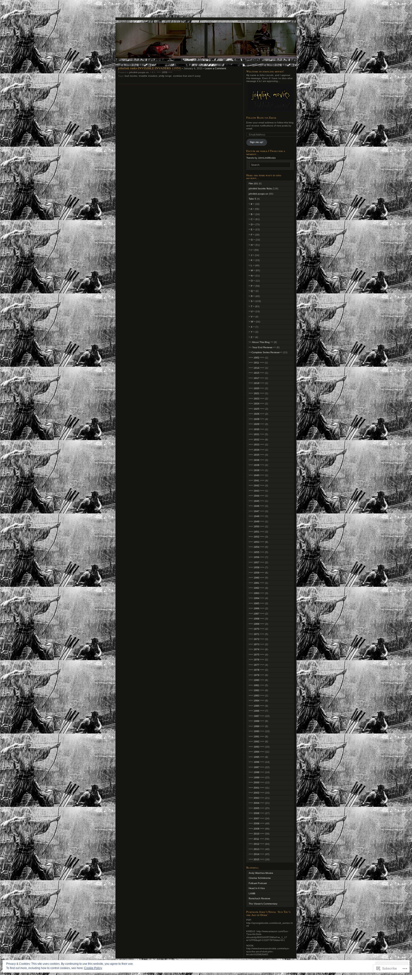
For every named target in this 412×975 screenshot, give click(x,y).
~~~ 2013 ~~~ (256, 849)
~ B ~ (252, 214)
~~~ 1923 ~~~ (256, 398)
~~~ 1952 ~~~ (256, 536)
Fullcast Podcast (258, 883)
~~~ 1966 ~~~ (256, 608)
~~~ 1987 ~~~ (256, 716)
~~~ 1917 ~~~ (256, 378)
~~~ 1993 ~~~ (256, 746)
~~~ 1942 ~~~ (256, 485)
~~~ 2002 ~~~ (256, 792)
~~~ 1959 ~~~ (164, 72)
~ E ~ (252, 229)
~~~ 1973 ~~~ (256, 644)
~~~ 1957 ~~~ (256, 562)
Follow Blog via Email (261, 117)
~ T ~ (251, 306)
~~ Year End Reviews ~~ (262, 347)
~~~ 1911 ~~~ (256, 362)
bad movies (131, 76)
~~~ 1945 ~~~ (256, 501)
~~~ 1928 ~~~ (256, 419)
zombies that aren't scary (187, 76)
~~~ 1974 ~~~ (256, 649)
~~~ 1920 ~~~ (256, 388)
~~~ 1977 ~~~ (256, 664)
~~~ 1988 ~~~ (256, 721)
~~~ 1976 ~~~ (256, 659)
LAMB (252, 893)
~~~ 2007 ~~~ (256, 818)
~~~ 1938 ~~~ (256, 465)
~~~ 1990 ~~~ (256, 731)
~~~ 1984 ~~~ (256, 700)
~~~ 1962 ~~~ (256, 588)
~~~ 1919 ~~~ (256, 383)
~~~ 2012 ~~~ (256, 844)
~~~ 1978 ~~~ (256, 669)
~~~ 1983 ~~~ (256, 695)
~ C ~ (252, 219)
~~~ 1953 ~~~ (256, 542)
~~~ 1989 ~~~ (256, 726)
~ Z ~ (251, 337)
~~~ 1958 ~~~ (256, 567)
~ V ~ (252, 316)
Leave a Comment (215, 68)
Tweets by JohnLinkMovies (261, 157)
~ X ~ (252, 327)
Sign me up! (256, 142)
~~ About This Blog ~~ (261, 342)
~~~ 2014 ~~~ (256, 854)
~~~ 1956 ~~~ (256, 557)
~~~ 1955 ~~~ (256, 552)
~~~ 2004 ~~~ (256, 803)
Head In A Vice (257, 888)
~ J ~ (251, 255)
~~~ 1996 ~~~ (256, 762)
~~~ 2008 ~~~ (256, 823)
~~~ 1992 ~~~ (256, 741)
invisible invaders (148, 76)
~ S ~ (252, 301)
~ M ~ (252, 270)
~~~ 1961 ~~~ (256, 583)
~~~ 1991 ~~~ (256, 736)
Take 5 (252, 198)
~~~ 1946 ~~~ (256, 506)
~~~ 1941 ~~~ (256, 480)
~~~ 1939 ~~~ (256, 470)
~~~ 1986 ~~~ (256, 710)
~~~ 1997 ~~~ (256, 767)
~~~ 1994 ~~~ (256, 751)
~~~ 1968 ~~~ (256, 618)
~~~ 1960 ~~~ (256, 577)
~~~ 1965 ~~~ (256, 603)
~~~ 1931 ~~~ (256, 434)
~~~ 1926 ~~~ (256, 413)
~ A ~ (251, 209)
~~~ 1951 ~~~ (256, 531)
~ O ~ (252, 280)
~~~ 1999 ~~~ (256, 777)
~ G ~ (252, 239)
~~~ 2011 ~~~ (256, 839)
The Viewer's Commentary (263, 903)
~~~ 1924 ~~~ (256, 403)
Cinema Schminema (260, 878)
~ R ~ (252, 296)
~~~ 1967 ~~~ (256, 613)
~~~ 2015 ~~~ (256, 859)
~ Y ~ (252, 332)
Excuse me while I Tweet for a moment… (265, 152)
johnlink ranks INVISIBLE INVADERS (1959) (149, 68)
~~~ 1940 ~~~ (256, 475)
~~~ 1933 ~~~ (256, 444)
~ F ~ (251, 234)
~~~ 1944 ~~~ (256, 495)
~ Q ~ (252, 291)
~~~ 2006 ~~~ (256, 813)
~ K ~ (252, 260)
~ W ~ (252, 321)
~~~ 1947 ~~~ (256, 511)
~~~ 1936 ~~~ (256, 460)
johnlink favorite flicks (260, 188)
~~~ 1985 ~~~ (256, 705)
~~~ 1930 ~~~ (256, 429)
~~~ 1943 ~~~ (256, 490)
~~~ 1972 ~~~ (256, 639)
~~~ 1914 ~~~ (256, 368)
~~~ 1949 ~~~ (256, 521)
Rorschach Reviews (259, 898)
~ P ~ (252, 286)
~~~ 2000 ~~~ (256, 782)
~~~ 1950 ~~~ (256, 526)
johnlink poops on (139, 72)
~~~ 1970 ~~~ (256, 629)
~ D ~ (252, 224)
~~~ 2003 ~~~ (256, 798)
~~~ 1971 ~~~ (256, 634)
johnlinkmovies (206, 13)
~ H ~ (252, 245)
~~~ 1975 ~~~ (256, 654)
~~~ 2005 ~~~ (256, 808)
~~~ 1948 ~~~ (256, 516)
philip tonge (165, 76)
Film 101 (253, 183)
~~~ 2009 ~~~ (256, 828)
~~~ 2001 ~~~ (256, 787)
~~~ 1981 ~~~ (256, 685)
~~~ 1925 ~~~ (256, 408)
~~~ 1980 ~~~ (256, 680)
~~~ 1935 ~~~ (256, 454)
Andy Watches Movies (261, 873)
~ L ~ (251, 265)
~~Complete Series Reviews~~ (265, 352)
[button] (270, 97)
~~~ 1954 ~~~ (256, 547)
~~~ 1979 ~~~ (256, 675)
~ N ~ (252, 275)
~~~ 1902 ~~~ (256, 357)
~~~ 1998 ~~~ (256, 772)
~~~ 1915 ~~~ (256, 373)
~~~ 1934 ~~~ (256, 449)
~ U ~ (252, 311)
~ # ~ (251, 204)
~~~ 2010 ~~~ (256, 833)
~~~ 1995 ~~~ (256, 757)
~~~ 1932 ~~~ (256, 439)
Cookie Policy (93, 968)
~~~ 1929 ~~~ (256, 424)
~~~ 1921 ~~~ (256, 393)
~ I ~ (152, 72)
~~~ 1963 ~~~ (256, 593)
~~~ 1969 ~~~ (256, 624)
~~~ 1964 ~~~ (256, 598)
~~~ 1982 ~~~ (256, 690)
